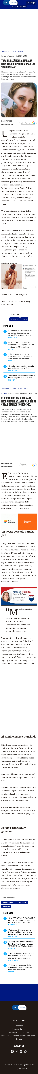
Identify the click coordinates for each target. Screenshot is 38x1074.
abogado (6, 907)
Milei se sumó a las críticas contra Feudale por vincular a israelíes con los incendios (20, 356)
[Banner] (19, 605)
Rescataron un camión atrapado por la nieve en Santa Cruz (21, 367)
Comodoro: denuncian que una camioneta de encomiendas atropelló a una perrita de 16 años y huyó (20, 334)
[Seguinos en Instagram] (21, 1051)
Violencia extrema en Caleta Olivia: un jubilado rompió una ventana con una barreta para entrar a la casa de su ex (20, 933)
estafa (4, 149)
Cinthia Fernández (16, 220)
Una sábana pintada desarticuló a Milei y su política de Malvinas (21, 376)
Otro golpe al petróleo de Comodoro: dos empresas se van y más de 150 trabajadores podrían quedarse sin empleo (21, 345)
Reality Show (8, 903)
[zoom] (19, 100)
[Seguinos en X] (17, 1051)
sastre (24, 319)
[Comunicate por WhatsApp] (25, 1051)
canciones (14, 319)
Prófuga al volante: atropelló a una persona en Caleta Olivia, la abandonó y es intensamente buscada (20, 956)
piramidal (12, 149)
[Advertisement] (19, 30)
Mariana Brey (22, 197)
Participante (21, 903)
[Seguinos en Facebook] (12, 1051)
